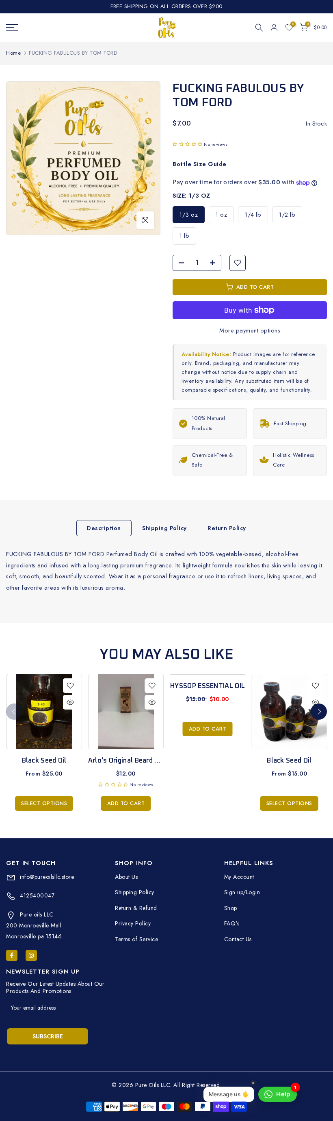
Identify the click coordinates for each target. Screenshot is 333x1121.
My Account (239, 877)
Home (13, 53)
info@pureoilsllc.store (46, 877)
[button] (188, 144)
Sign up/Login (242, 892)
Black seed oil (289, 760)
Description (104, 528)
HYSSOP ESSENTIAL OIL (207, 686)
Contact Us (238, 939)
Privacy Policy (133, 923)
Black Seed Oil (44, 760)
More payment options (249, 330)
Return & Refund (136, 908)
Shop (230, 908)
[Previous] (14, 711)
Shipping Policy (164, 528)
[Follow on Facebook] (11, 955)
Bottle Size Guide (200, 164)
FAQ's (232, 923)
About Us (126, 877)
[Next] (319, 711)
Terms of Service (136, 939)
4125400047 (36, 895)
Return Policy (227, 528)
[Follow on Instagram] (31, 955)
